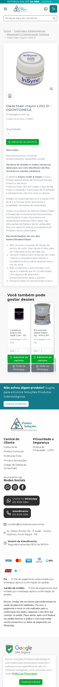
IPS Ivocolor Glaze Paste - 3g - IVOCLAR (41, 333)
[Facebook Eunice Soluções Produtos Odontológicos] (22, 487)
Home (7, 31)
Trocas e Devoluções (15, 460)
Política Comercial (14, 451)
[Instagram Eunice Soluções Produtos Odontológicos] (15, 487)
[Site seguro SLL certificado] (19, 649)
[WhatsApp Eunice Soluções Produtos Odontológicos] (7, 487)
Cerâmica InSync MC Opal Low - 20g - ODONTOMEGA (18, 333)
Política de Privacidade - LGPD (43, 449)
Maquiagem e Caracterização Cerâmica (28, 34)
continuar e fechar (30, 682)
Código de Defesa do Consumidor (15, 467)
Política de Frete (13, 456)
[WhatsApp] (46, 9)
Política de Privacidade (24, 673)
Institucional (10, 447)
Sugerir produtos (16, 403)
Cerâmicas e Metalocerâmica (29, 31)
